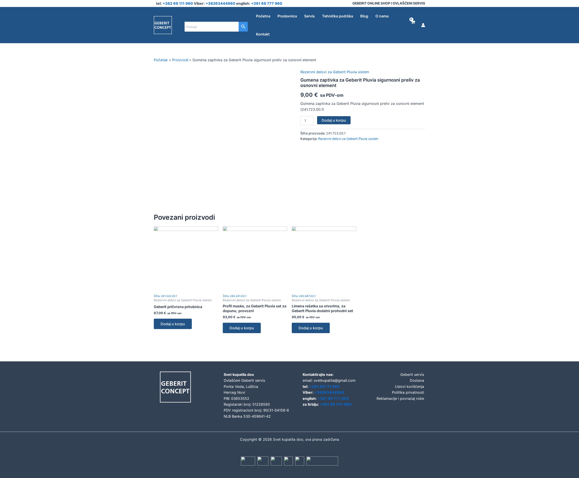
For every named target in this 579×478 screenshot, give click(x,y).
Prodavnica (287, 16)
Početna (263, 16)
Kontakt (263, 34)
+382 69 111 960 (178, 3)
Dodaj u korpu (334, 120)
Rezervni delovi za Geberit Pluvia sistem (334, 72)
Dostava (417, 380)
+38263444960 (221, 3)
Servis (309, 16)
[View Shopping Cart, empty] (413, 25)
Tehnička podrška (337, 16)
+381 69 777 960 (266, 3)
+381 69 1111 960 (335, 404)
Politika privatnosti (408, 392)
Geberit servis (412, 374)
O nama (382, 16)
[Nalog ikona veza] (423, 25)
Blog (364, 16)
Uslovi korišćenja (409, 386)
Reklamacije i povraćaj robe (400, 398)
